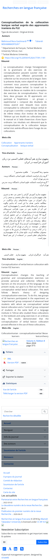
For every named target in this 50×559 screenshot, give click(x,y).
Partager (10, 370)
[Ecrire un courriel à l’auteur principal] (28, 41)
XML (9, 358)
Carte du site (9, 492)
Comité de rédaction (12, 480)
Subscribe (42, 542)
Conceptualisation (9, 145)
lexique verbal (27, 145)
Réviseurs (8, 457)
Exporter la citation (15, 376)
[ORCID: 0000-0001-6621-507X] (30, 41)
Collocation (6, 142)
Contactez (9, 463)
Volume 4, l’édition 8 (35, 341)
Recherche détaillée (12, 415)
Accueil (7, 423)
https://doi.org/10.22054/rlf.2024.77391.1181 (25, 57)
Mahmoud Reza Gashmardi (13, 41)
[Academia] (10, 549)
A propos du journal (12, 476)
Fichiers (9, 352)
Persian (44, 2)
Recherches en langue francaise (16, 519)
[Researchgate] (4, 549)
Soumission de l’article (15, 450)
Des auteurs (10, 443)
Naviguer (8, 430)
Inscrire (32, 2)
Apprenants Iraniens (23, 142)
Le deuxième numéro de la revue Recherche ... (22, 505)
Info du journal (11, 437)
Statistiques (11, 383)
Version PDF (16, 362)
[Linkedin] (15, 549)
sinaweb (5, 557)
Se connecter (20, 2)
